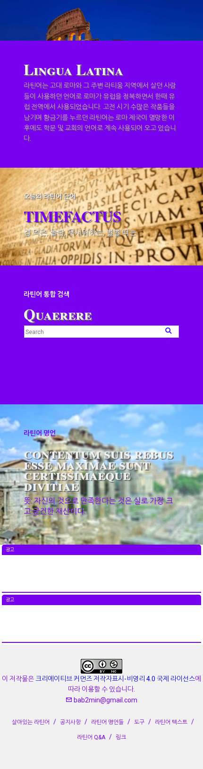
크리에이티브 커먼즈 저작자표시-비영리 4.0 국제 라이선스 (115, 679)
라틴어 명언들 (107, 722)
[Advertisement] (101, 578)
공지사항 (70, 722)
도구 (139, 722)
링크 (121, 737)
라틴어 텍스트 (171, 722)
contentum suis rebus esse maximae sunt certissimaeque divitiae (98, 469)
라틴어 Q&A (91, 737)
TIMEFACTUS (72, 216)
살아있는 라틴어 (31, 722)
